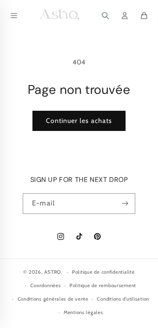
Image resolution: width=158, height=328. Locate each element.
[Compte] (124, 15)
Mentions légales (83, 312)
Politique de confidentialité (103, 272)
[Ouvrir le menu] (13, 15)
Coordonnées (45, 285)
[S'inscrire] (124, 203)
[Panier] (144, 15)
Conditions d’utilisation (123, 299)
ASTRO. (53, 272)
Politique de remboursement (103, 285)
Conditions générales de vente (53, 299)
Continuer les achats (79, 121)
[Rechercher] (105, 15)
